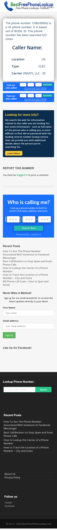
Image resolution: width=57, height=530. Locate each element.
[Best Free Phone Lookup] (28, 10)
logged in (22, 175)
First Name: (9, 307)
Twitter (8, 502)
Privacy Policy (12, 477)
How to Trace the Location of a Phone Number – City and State (25, 276)
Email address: (11, 320)
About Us (9, 474)
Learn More (13, 153)
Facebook (9, 505)
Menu (50, 7)
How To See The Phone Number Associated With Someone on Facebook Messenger (26, 254)
